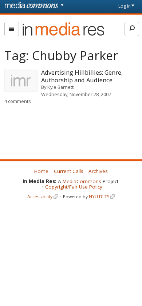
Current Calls (68, 171)
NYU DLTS (99, 197)
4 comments (17, 101)
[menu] (11, 29)
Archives (98, 171)
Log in (124, 6)
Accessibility (39, 197)
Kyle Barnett (60, 87)
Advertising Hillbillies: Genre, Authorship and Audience (82, 76)
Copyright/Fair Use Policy (73, 186)
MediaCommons (82, 181)
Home (41, 171)
